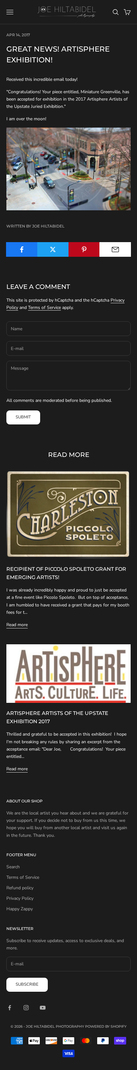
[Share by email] (115, 249)
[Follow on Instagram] (26, 1007)
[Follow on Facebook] (9, 1007)
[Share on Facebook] (21, 249)
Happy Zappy (19, 909)
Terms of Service (44, 307)
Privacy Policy (19, 898)
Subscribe (27, 984)
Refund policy (19, 888)
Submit (23, 417)
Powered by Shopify (105, 1026)
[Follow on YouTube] (43, 1007)
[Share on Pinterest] (84, 249)
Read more (17, 625)
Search (13, 867)
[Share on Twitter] (53, 249)
